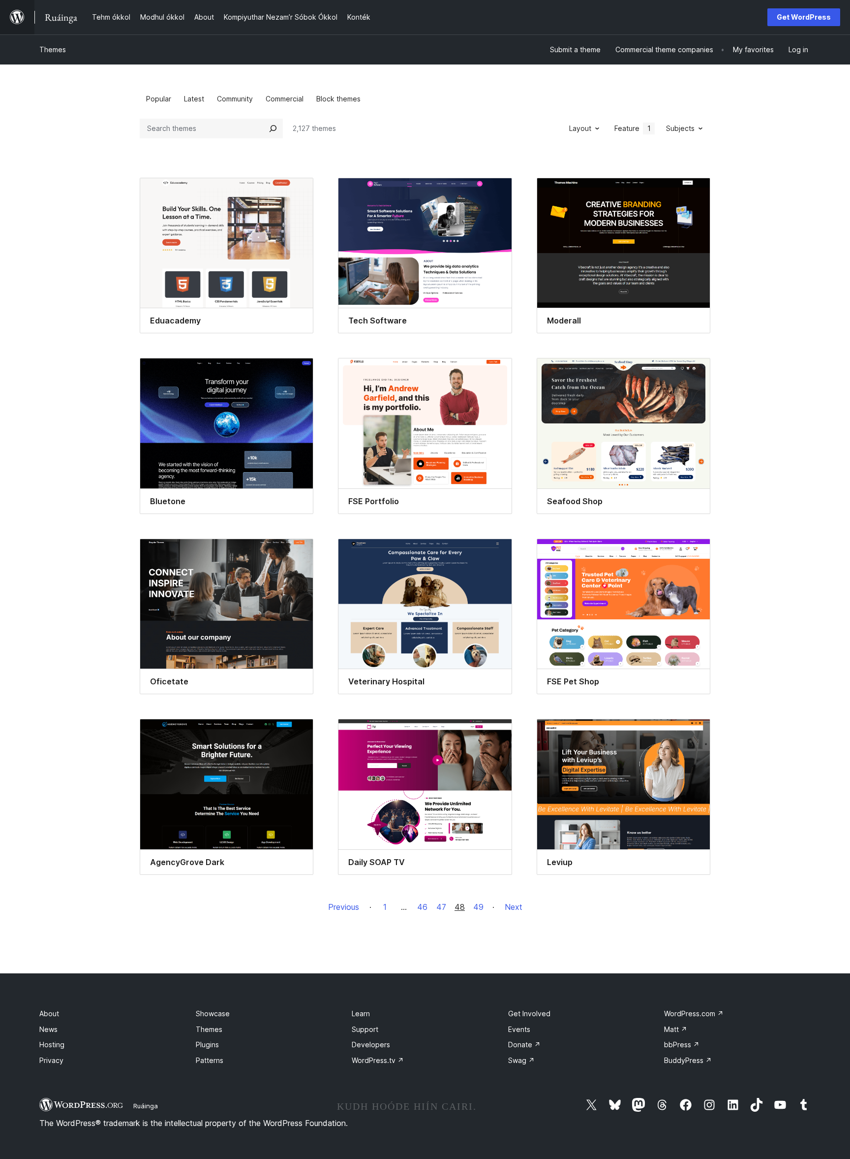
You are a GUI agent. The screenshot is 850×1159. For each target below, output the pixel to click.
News (48, 1029)
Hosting (51, 1044)
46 (422, 907)
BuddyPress (688, 1060)
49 (478, 907)
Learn (361, 1013)
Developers (371, 1044)
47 (441, 907)
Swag (521, 1060)
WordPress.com (694, 1013)
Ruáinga (145, 1106)
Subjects (680, 128)
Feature (632, 128)
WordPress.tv (378, 1060)
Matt (675, 1029)
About (49, 1013)
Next (513, 907)
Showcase (213, 1013)
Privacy (51, 1060)
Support (365, 1029)
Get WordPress (804, 17)
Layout (580, 128)
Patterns (209, 1060)
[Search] (273, 128)
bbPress (681, 1044)
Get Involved (529, 1013)
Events (519, 1029)
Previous (343, 907)
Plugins (207, 1044)
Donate (524, 1044)
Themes (52, 49)
